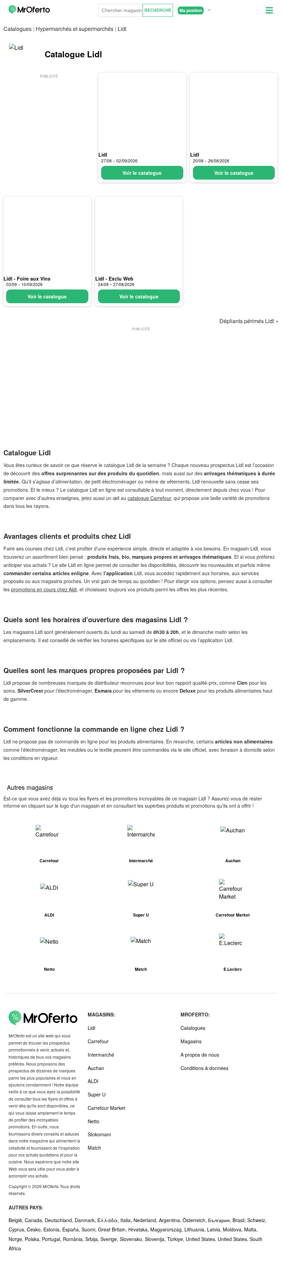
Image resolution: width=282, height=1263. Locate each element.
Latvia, (215, 1229)
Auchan (96, 1068)
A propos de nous (200, 1054)
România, (74, 1239)
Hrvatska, (139, 1229)
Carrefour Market (106, 1107)
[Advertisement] (48, 123)
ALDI (93, 1081)
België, (17, 1220)
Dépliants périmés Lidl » (249, 321)
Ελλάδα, (108, 1220)
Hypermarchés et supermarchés (74, 29)
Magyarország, (167, 1229)
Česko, (35, 1229)
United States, (202, 1239)
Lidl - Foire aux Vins (27, 278)
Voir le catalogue (142, 172)
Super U (97, 1094)
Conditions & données (204, 1068)
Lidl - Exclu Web (114, 278)
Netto (93, 1121)
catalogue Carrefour (149, 497)
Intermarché (101, 1054)
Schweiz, (257, 1220)
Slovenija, (156, 1239)
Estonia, (52, 1229)
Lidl (102, 154)
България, (220, 1220)
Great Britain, (113, 1229)
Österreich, (195, 1220)
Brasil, (239, 1220)
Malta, (251, 1229)
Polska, (33, 1239)
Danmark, (86, 1220)
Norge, (17, 1239)
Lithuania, (195, 1229)
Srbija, (92, 1239)
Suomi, (90, 1229)
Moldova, (233, 1229)
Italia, (126, 1220)
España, (72, 1229)
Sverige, (110, 1239)
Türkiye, (176, 1239)
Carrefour (98, 1041)
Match (94, 1147)
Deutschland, (60, 1220)
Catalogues (17, 29)
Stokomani (99, 1134)
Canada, (35, 1220)
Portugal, (52, 1239)
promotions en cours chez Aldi (44, 589)
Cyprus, (18, 1229)
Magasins (191, 1041)
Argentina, (171, 1220)
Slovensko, (132, 1239)
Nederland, (146, 1220)
